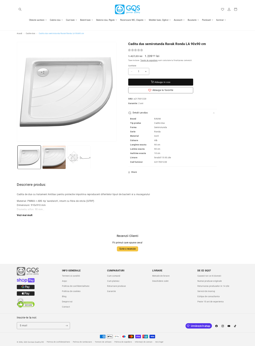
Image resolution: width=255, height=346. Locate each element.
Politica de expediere (123, 342)
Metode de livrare (160, 276)
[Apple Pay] (26, 295)
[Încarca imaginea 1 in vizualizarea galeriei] (29, 157)
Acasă (19, 33)
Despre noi (67, 301)
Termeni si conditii (71, 276)
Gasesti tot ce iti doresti (209, 276)
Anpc (64, 281)
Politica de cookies (71, 291)
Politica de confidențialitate (58, 342)
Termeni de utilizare (103, 342)
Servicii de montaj (206, 291)
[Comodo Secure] (26, 307)
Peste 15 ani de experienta (210, 301)
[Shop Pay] (26, 282)
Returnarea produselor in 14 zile (213, 286)
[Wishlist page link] (222, 9)
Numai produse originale (209, 281)
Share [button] (134, 172)
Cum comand (113, 276)
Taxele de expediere (149, 60)
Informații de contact (143, 342)
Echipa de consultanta (208, 296)
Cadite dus (30, 33)
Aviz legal (159, 342)
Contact (66, 307)
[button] (20, 9)
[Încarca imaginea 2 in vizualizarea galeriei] (54, 157)
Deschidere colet (160, 281)
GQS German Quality (32, 342)
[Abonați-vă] (66, 325)
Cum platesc (113, 281)
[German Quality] (28, 275)
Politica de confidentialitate (75, 286)
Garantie (111, 291)
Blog (64, 296)
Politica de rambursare (82, 342)
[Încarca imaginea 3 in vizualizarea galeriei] (79, 157)
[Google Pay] (26, 288)
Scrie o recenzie (127, 248)
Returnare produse (116, 286)
